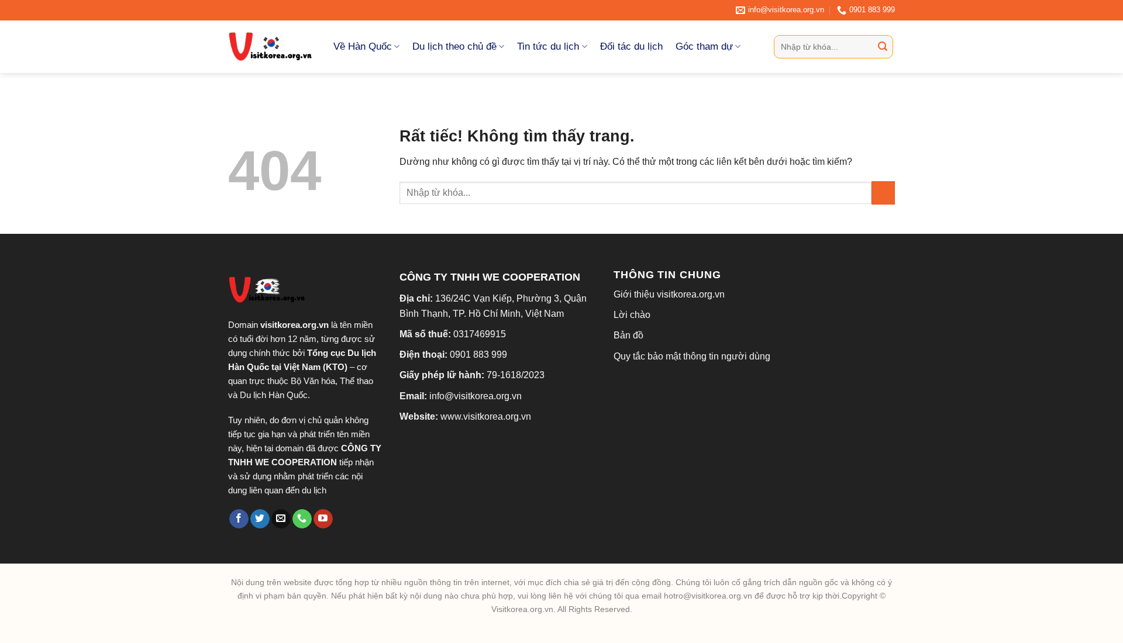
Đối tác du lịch (631, 46)
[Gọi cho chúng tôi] (302, 519)
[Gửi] (883, 47)
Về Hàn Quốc (362, 46)
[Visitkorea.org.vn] (272, 46)
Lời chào (632, 315)
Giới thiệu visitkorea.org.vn (669, 294)
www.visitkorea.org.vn (485, 416)
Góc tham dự (704, 46)
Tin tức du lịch (548, 46)
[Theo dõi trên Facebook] (239, 519)
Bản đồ (628, 335)
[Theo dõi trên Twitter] (260, 519)
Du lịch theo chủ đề (454, 46)
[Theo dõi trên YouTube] (323, 519)
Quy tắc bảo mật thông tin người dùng (692, 356)
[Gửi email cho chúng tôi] (281, 519)
